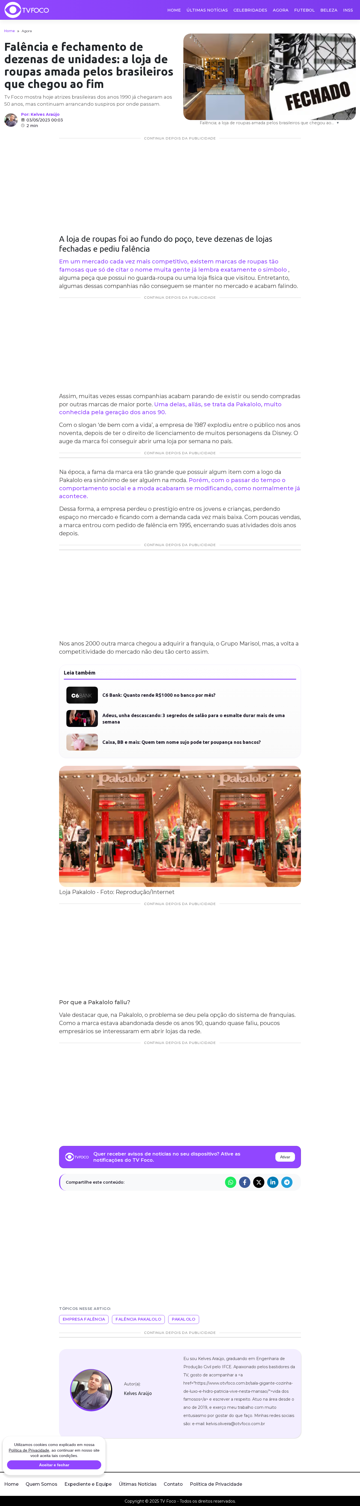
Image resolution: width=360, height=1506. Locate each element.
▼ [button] (337, 123)
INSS (348, 10)
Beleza (329, 10)
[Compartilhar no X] (258, 1182)
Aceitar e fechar (54, 1465)
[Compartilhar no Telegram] (286, 1182)
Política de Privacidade (216, 1484)
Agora (281, 10)
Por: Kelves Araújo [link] (40, 114)
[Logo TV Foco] (26, 9)
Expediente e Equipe (88, 1484)
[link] (91, 1390)
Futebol (304, 10)
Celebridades (250, 10)
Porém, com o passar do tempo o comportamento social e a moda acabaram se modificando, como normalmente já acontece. (179, 488)
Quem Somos (41, 1484)
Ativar (285, 1157)
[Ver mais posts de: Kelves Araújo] (11, 120)
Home (174, 10)
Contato (173, 1484)
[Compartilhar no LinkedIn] (272, 1182)
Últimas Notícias (207, 10)
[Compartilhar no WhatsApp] (230, 1182)
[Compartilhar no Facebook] (244, 1182)
